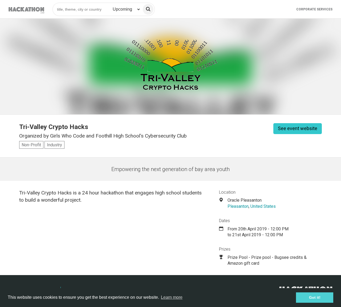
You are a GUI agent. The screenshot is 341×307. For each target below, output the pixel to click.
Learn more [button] (171, 297)
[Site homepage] (26, 9)
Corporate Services (314, 9)
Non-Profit (31, 144)
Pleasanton (238, 206)
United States (263, 206)
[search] (148, 9)
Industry (54, 144)
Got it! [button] (314, 297)
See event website (297, 128)
